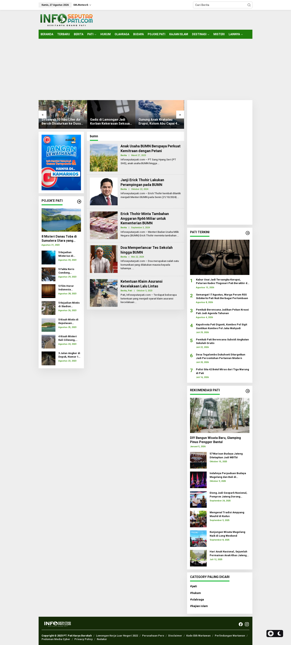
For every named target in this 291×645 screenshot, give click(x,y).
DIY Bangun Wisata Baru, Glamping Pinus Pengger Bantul (215, 440)
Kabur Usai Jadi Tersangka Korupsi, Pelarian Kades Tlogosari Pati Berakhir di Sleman (222, 281)
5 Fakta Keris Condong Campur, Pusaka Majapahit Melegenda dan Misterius (68, 271)
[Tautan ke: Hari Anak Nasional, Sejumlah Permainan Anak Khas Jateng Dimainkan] (198, 558)
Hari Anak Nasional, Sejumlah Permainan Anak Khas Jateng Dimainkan (228, 553)
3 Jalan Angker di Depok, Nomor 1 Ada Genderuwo (69, 355)
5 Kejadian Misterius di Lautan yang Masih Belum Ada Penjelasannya (69, 254)
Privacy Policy (83, 639)
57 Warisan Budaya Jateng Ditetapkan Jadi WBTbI (226, 455)
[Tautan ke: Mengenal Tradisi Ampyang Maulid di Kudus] (198, 518)
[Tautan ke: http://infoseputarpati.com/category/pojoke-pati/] (79, 201)
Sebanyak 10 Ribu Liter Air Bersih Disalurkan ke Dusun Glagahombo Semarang (62, 122)
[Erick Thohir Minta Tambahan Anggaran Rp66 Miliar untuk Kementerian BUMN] (178, 235)
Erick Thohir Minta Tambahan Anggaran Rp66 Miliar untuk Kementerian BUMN (145, 218)
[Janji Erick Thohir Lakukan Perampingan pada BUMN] (178, 197)
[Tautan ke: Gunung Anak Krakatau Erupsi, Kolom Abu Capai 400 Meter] (160, 114)
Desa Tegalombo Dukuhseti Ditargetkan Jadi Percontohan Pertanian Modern (220, 356)
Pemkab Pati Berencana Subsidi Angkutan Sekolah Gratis (222, 341)
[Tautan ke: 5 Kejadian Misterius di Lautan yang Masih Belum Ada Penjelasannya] (48, 257)
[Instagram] (246, 624)
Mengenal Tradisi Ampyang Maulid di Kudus (227, 514)
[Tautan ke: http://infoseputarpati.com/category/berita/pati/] (247, 233)
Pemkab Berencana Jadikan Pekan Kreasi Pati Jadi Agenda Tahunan (222, 311)
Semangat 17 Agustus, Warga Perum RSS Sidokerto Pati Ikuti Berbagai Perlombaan (222, 296)
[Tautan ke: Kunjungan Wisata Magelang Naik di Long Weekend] (198, 538)
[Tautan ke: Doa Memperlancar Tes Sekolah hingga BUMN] (104, 258)
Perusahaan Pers (153, 635)
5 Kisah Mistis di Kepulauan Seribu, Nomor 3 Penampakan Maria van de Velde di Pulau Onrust (68, 321)
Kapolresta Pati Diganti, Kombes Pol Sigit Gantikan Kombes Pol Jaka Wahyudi (221, 326)
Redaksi (102, 639)
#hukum (195, 593)
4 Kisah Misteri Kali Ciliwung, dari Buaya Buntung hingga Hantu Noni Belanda (68, 338)
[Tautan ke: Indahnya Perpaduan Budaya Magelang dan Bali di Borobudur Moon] (198, 479)
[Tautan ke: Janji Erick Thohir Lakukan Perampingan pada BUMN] (104, 191)
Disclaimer (175, 635)
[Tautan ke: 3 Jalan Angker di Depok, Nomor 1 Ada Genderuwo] (48, 358)
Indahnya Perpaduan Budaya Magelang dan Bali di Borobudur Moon (228, 475)
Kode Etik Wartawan (198, 635)
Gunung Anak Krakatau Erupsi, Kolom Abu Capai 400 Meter (160, 122)
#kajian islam (199, 606)
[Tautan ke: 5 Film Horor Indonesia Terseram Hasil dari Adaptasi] (48, 290)
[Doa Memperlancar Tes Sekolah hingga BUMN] (133, 268)
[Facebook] (240, 624)
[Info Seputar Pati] (66, 19)
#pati (193, 586)
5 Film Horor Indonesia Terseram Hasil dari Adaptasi (68, 287)
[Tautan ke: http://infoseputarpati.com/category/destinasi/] (247, 391)
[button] (249, 5)
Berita (124, 155)
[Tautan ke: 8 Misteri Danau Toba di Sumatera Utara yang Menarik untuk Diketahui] (61, 220)
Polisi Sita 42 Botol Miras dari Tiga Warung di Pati (222, 371)
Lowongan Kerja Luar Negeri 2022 (117, 635)
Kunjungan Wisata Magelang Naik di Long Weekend (227, 533)
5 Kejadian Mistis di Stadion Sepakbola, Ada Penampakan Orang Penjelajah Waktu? (69, 304)
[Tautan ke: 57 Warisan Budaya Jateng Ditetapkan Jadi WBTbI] (198, 460)
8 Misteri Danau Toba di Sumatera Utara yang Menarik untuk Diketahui (60, 239)
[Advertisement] (145, 69)
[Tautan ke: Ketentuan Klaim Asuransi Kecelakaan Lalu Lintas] (104, 292)
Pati (130, 290)
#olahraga (197, 599)
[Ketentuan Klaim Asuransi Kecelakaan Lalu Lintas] (136, 302)
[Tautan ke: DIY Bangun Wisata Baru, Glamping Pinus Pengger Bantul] (219, 415)
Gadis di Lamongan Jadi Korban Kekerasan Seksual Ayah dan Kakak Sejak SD (110, 122)
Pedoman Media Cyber (56, 639)
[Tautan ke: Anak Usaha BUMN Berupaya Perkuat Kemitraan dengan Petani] (104, 157)
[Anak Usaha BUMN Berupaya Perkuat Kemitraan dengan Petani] (158, 163)
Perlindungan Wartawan (230, 635)
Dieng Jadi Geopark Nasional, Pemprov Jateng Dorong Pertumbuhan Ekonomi (228, 494)
